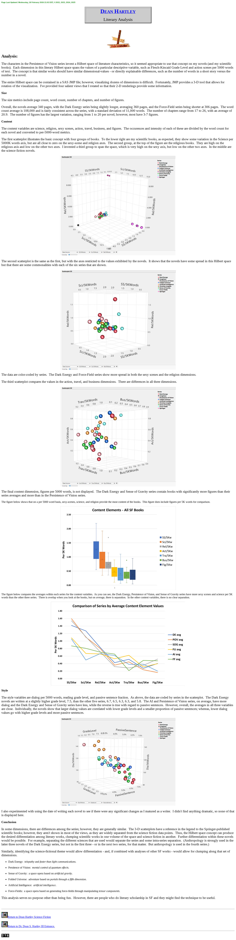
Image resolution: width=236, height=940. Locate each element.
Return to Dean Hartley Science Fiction (29, 916)
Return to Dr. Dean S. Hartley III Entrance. (31, 926)
